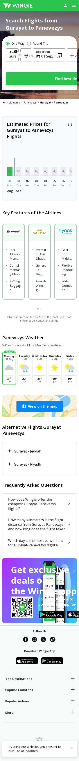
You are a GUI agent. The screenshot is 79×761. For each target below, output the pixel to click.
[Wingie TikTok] (52, 640)
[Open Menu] (74, 5)
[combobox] (12, 56)
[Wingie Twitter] (43, 640)
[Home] (3, 102)
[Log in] (65, 5)
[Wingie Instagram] (34, 640)
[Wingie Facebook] (25, 640)
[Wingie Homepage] (17, 5)
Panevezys (29, 102)
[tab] (38, 309)
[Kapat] (71, 748)
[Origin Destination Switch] (19, 55)
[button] (10, 171)
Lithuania (14, 102)
